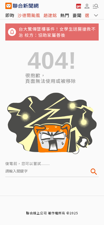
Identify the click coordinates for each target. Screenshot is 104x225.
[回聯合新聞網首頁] (8, 6)
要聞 (77, 15)
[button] (87, 6)
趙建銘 (50, 15)
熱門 (64, 15)
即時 (9, 15)
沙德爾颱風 (29, 15)
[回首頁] (25, 6)
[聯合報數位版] (78, 6)
